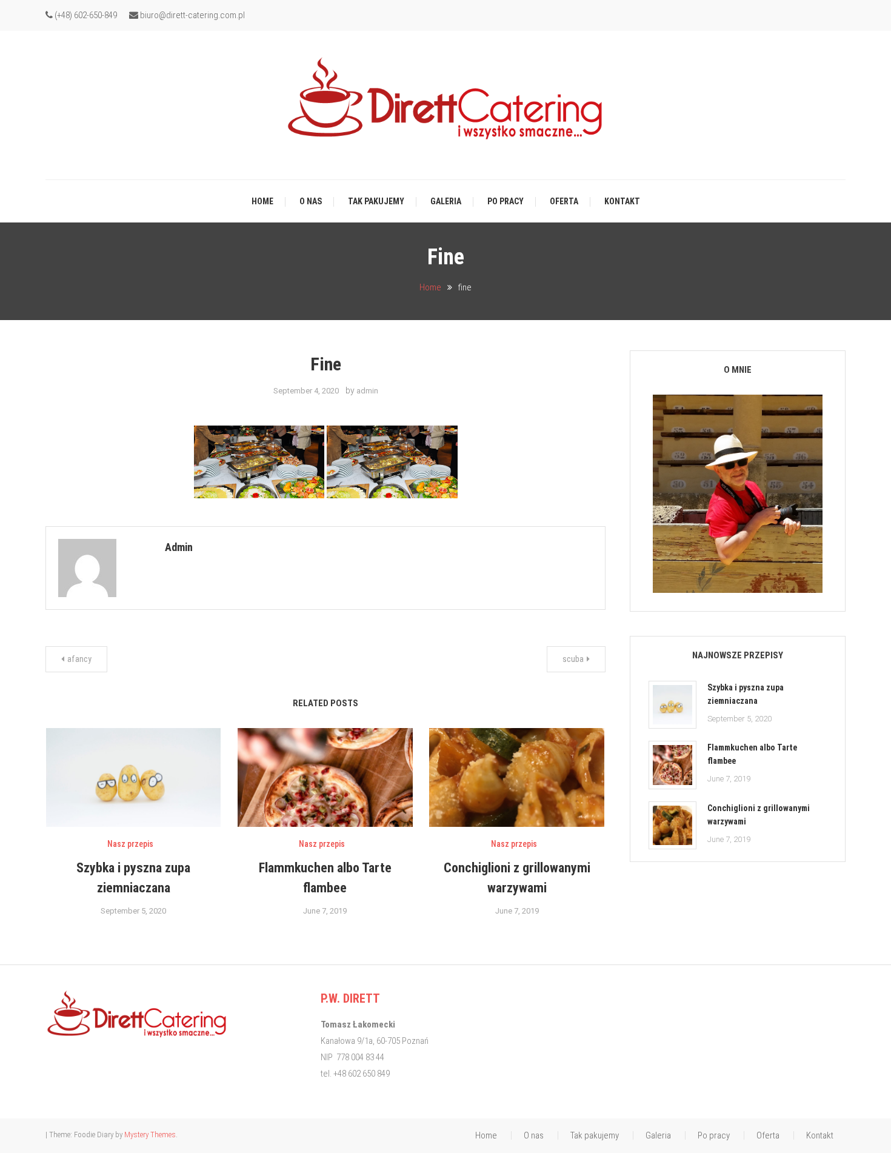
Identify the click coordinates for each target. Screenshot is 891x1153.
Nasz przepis (130, 844)
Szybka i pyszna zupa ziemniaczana (745, 694)
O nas (310, 201)
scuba (573, 659)
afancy (79, 659)
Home (262, 201)
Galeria (445, 201)
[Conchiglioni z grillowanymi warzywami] (672, 825)
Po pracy (505, 201)
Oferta (564, 201)
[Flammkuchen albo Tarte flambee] (672, 765)
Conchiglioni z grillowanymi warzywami (758, 814)
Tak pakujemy (376, 201)
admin (367, 390)
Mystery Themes (150, 1134)
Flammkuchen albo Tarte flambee (752, 754)
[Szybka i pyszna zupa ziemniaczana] (672, 705)
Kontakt (622, 201)
